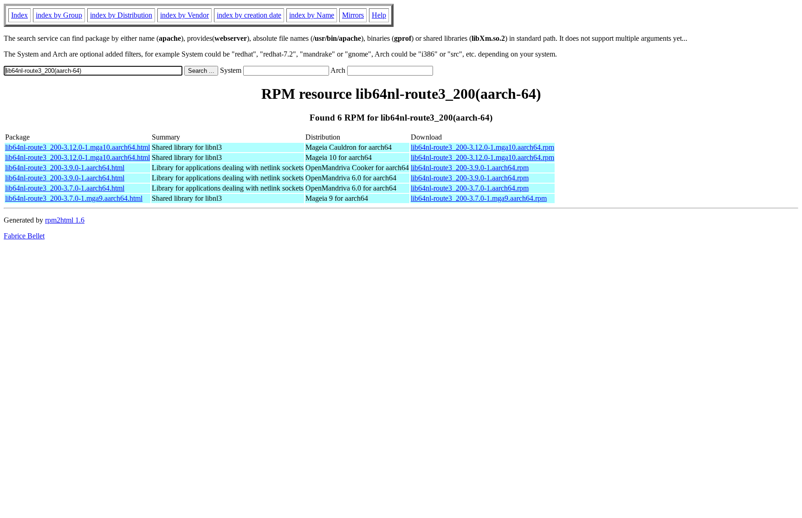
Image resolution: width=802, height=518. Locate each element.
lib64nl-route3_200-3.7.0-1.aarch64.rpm (470, 188)
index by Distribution (121, 15)
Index (19, 15)
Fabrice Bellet (24, 236)
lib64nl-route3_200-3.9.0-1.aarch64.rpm (470, 168)
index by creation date (249, 15)
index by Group (59, 15)
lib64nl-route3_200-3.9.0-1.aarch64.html (64, 168)
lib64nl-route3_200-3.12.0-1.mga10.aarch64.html (77, 147)
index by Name (311, 15)
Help (379, 15)
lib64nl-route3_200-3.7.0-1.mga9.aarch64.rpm (479, 198)
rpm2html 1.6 (64, 220)
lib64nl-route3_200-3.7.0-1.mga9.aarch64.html (73, 198)
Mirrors (353, 15)
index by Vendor (184, 15)
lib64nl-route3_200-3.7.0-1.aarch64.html (64, 188)
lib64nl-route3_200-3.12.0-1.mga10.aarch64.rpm (482, 147)
